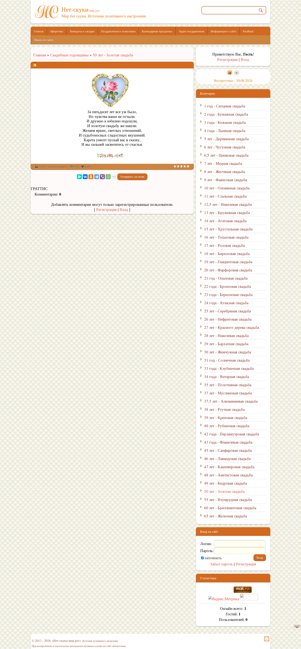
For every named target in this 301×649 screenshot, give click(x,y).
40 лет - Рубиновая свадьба (226, 425)
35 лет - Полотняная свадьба (227, 384)
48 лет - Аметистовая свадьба (228, 474)
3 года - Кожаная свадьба (225, 122)
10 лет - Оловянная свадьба (226, 187)
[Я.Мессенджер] (79, 176)
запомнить (213, 557)
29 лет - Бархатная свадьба (226, 343)
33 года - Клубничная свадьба (229, 368)
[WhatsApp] (108, 176)
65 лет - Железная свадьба (225, 515)
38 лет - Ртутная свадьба (224, 409)
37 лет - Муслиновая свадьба (228, 392)
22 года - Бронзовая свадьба (227, 286)
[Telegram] (96, 176)
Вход (124, 209)
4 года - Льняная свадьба (224, 130)
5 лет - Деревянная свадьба (226, 138)
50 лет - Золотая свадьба (113, 54)
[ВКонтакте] (85, 176)
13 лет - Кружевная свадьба (227, 212)
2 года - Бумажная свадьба (226, 114)
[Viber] (102, 176)
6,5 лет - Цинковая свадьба (226, 155)
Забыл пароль (221, 563)
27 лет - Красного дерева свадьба (231, 327)
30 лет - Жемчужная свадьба (227, 351)
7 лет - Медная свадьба (223, 163)
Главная (38, 54)
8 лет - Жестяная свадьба (224, 171)
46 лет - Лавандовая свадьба (227, 458)
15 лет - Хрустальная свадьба (228, 228)
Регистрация (106, 209)
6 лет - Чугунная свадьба (224, 146)
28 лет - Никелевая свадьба (226, 335)
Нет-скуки (80, 9)
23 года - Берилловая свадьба (228, 294)
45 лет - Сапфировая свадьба (228, 450)
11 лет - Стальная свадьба (225, 196)
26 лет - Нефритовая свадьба (227, 319)
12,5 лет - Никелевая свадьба (228, 204)
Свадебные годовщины (69, 54)
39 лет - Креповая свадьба (225, 417)
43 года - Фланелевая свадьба (228, 442)
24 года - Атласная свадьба (226, 302)
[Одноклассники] (90, 176)
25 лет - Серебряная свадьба (227, 310)
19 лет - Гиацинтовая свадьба (228, 261)
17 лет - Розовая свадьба (224, 245)
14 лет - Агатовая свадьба (225, 220)
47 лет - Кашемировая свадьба (229, 466)
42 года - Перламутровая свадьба (231, 433)
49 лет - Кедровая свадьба (225, 483)
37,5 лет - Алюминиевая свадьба (231, 401)
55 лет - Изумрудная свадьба (228, 499)
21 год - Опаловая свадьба (226, 278)
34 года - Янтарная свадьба (226, 376)
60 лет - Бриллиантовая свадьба (230, 507)
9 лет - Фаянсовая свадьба (225, 179)
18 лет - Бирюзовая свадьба (227, 253)
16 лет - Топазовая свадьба (226, 237)
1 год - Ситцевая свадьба (224, 105)
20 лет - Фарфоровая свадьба (228, 269)
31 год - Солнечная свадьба (227, 360)
